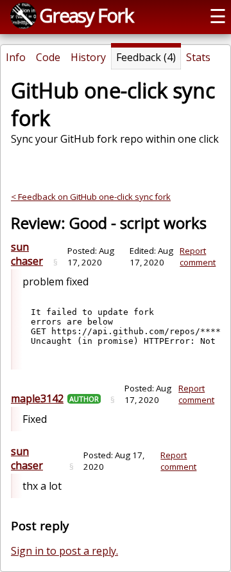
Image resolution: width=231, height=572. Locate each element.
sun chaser (27, 254)
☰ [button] (218, 16)
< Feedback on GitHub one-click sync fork (91, 196)
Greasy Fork (86, 15)
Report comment (198, 256)
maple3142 (37, 398)
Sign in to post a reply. (64, 551)
